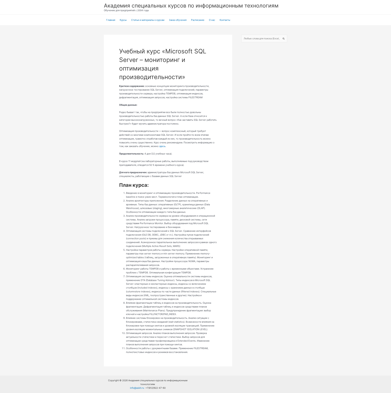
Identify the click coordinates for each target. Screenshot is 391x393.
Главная (110, 20)
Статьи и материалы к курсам (147, 20)
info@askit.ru (137, 387)
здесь (162, 146)
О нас (212, 20)
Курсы (123, 20)
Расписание (197, 20)
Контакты (225, 20)
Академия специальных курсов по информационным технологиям (191, 5)
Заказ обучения (177, 20)
